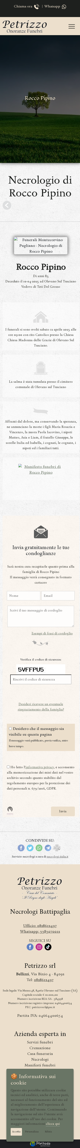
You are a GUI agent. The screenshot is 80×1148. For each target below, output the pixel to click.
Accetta (16, 1131)
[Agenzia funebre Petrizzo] (25, 26)
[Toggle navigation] (71, 26)
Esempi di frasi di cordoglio (52, 633)
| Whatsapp (51, 6)
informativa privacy (39, 767)
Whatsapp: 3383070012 (40, 931)
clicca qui (53, 1124)
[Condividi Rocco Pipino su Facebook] (21, 847)
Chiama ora (24, 6)
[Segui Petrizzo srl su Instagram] (40, 946)
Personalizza (32, 1131)
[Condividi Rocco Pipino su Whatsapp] (39, 847)
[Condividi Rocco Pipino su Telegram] (48, 847)
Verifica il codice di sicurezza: (40, 659)
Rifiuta (48, 1131)
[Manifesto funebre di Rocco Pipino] (40, 469)
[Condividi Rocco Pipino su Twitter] (30, 847)
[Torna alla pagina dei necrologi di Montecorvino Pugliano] (7, 205)
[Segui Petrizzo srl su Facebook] (31, 946)
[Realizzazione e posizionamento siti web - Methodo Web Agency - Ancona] (40, 1143)
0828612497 (44, 979)
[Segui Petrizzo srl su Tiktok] (49, 946)
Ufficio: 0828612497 (40, 925)
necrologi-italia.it (57, 856)
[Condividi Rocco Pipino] (57, 847)
